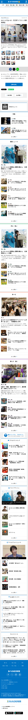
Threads (19, 674)
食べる (7, 5)
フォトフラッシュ (5, 17)
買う (17, 5)
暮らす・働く (21, 5)
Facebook (8, 674)
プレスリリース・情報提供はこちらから (10, 682)
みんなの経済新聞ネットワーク (14, 702)
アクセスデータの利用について (8, 684)
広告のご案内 (4, 687)
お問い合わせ (4, 685)
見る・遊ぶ (12, 5)
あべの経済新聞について (7, 680)
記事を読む (14, 84)
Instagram (15, 674)
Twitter (12, 674)
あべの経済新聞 (13, 2)
